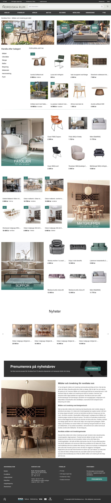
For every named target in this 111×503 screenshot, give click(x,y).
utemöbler (81, 397)
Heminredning (90, 12)
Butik (108, 1)
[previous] (3, 334)
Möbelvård (76, 12)
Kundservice (101, 1)
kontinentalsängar (63, 397)
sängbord (96, 400)
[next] (107, 334)
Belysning (62, 12)
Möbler (6, 12)
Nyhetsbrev (90, 467)
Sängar (34, 12)
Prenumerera (93, 369)
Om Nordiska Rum (9, 467)
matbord (94, 449)
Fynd (104, 12)
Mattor (48, 12)
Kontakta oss (35, 467)
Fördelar (62, 467)
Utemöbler (20, 12)
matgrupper (99, 397)
